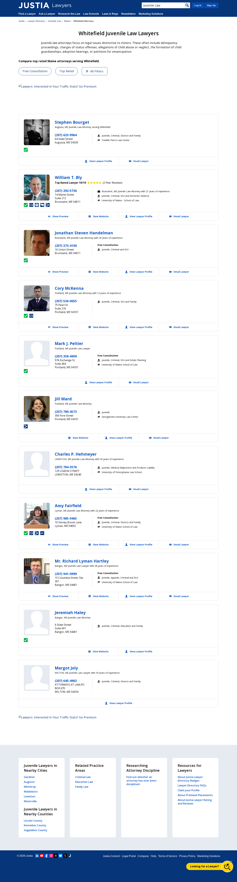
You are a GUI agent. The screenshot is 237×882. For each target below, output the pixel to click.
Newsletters (128, 13)
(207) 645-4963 (66, 680)
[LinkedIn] (37, 856)
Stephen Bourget (72, 122)
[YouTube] (42, 856)
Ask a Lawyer (47, 13)
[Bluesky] (60, 856)
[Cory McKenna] (37, 298)
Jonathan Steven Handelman (84, 232)
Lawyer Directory (36, 21)
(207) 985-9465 (66, 518)
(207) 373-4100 (66, 245)
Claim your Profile (189, 790)
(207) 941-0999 (66, 574)
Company (143, 856)
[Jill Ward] (37, 409)
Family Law (81, 786)
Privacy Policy (187, 856)
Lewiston (29, 796)
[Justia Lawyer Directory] (34, 5)
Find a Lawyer (27, 13)
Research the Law (69, 13)
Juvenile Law (54, 21)
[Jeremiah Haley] (37, 623)
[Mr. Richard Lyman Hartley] (37, 571)
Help (153, 856)
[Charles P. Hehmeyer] (37, 464)
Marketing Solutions (151, 13)
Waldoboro (31, 791)
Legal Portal (129, 856)
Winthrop (30, 786)
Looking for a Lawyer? (204, 866)
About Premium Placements (195, 795)
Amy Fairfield (68, 505)
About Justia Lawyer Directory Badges (190, 778)
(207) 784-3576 (66, 467)
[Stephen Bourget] (37, 132)
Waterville (30, 801)
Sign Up (211, 5)
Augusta (29, 782)
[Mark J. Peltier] (37, 353)
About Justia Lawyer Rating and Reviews (195, 801)
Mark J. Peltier (69, 343)
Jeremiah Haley (70, 612)
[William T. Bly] (37, 187)
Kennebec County (35, 825)
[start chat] (227, 866)
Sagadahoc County (35, 830)
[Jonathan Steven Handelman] (37, 243)
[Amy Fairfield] (37, 516)
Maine (67, 21)
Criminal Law (83, 777)
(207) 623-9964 (66, 135)
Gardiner (29, 777)
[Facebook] (46, 856)
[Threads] (56, 856)
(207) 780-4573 (66, 411)
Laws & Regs (110, 13)
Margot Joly (66, 668)
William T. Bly (68, 177)
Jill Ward (63, 399)
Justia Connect (111, 856)
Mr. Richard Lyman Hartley (82, 561)
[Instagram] (51, 856)
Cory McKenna (69, 288)
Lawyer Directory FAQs (192, 785)
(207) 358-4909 (66, 356)
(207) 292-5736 (66, 190)
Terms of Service (167, 856)
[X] (65, 856)
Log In (198, 5)
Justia (22, 21)
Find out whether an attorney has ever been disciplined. (141, 780)
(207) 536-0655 (66, 301)
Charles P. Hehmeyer (76, 454)
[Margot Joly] (37, 678)
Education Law (84, 782)
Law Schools (91, 13)
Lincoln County (33, 820)
